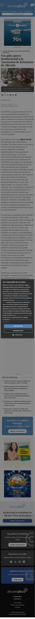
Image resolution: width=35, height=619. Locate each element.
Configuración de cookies (17, 319)
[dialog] (17, 308)
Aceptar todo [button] (18, 326)
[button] (17, 335)
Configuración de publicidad (24, 315)
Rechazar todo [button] (18, 330)
